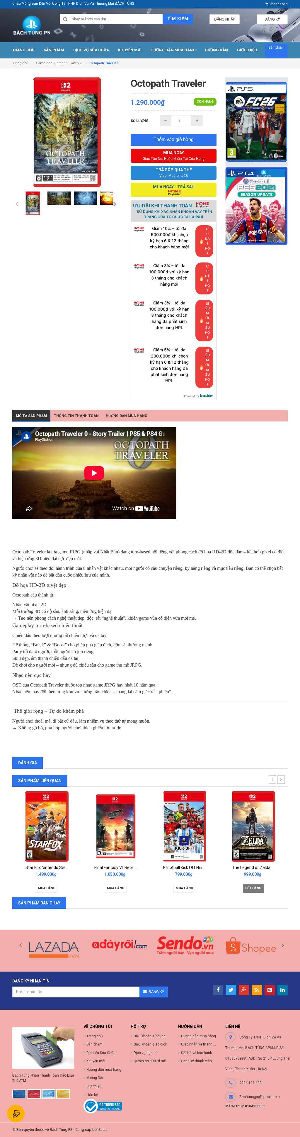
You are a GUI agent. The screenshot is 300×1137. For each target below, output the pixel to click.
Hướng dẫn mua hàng (126, 416)
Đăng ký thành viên (196, 1061)
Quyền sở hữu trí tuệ (150, 1061)
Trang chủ (94, 1036)
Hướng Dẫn (95, 1078)
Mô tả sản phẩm (31, 416)
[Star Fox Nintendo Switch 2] (47, 826)
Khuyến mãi (95, 1061)
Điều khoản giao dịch (150, 1044)
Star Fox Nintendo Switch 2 (50, 867)
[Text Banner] (256, 205)
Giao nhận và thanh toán (201, 1044)
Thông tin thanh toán (76, 416)
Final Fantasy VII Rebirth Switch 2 (124, 867)
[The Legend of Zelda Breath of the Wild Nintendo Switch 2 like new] (253, 826)
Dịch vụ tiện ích (146, 1053)
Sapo (102, 1130)
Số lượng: (140, 121)
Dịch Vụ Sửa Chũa (100, 1053)
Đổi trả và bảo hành (196, 1053)
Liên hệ (92, 1095)
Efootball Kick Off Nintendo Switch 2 (196, 867)
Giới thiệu (93, 1086)
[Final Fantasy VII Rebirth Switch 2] (116, 826)
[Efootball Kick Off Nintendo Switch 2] (184, 826)
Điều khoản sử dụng (150, 1036)
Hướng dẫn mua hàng (198, 1036)
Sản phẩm (94, 1044)
